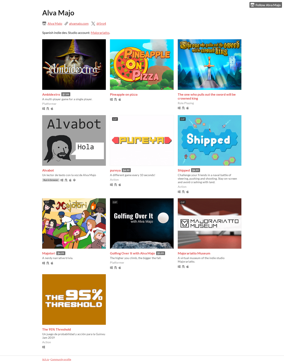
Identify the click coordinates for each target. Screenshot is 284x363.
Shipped (184, 170)
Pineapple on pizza (123, 94)
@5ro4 (101, 23)
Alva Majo (55, 23)
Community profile (61, 359)
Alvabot (48, 170)
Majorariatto (100, 33)
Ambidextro (51, 94)
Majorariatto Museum (194, 253)
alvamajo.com (79, 23)
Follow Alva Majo (268, 5)
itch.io (45, 359)
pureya (115, 170)
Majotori (48, 253)
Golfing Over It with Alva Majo (132, 253)
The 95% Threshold (56, 329)
